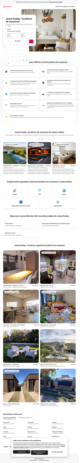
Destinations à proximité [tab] (9, 417)
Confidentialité (33, 460)
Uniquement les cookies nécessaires (39, 452)
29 (23, 60)
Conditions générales (44, 460)
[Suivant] (42, 139)
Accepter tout (21, 452)
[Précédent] (36, 139)
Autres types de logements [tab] (25, 417)
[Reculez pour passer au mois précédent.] (8, 41)
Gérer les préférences (57, 452)
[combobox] (19, 31)
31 (8, 63)
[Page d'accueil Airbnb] (7, 6)
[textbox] (12, 37)
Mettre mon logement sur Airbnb (65, 6)
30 (26, 60)
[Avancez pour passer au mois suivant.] (26, 41)
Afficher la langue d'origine (55, 2)
